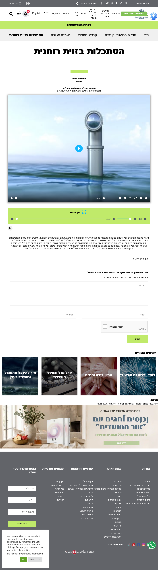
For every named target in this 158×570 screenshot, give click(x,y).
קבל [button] (23, 559)
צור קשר (75, 13)
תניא (90, 503)
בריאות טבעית (143, 492)
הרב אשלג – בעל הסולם (138, 503)
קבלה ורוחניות (87, 35)
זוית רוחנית (110, 404)
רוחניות (100, 404)
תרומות (66, 13)
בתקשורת (116, 518)
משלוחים (59, 492)
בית (146, 35)
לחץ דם (89, 500)
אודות (147, 481)
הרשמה (117, 481)
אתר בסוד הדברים (112, 537)
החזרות (60, 500)
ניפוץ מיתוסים (114, 500)
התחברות (116, 485)
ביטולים (60, 496)
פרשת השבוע (86, 511)
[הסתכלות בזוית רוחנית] (79, 71)
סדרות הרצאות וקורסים (120, 35)
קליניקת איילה (143, 496)
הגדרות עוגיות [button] (35, 559)
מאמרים (117, 511)
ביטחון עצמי (87, 518)
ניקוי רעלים (87, 507)
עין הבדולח (87, 481)
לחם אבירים (87, 496)
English (36, 13)
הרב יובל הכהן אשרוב (139, 485)
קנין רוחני (59, 489)
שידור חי (46, 13)
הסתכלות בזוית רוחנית (147, 404)
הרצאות (116, 13)
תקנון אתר (59, 481)
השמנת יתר (87, 514)
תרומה (118, 522)
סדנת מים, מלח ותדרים (81, 485)
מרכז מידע (116, 533)
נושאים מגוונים (60, 35)
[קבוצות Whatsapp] (126, 3)
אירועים (56, 13)
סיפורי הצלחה (114, 514)
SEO (91, 552)
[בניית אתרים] (75, 552)
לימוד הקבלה (143, 500)
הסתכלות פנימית (126, 404)
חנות (83, 13)
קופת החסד (115, 529)
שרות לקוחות (57, 485)
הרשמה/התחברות (133, 13)
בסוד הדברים (143, 489)
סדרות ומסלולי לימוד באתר (92, 13)
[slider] (54, 198)
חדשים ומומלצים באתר (104, 14)
